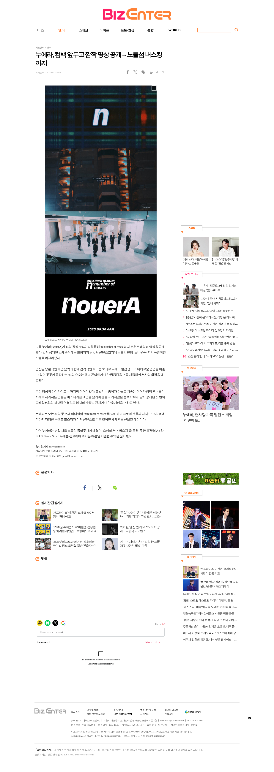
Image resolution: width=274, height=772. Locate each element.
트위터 (136, 73)
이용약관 (118, 710)
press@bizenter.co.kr (72, 456)
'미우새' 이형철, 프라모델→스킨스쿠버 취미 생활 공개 (212, 310)
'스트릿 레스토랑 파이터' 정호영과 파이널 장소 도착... (212, 330)
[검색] (236, 30)
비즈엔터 (39, 47)
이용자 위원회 (171, 710)
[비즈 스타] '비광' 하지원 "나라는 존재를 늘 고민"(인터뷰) (211, 606)
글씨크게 (162, 73)
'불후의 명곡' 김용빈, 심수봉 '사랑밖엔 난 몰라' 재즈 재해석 (219, 584)
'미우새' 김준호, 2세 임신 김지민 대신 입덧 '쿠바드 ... (218, 288)
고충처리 (144, 713)
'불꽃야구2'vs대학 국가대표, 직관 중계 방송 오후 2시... (212, 343)
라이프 (104, 30)
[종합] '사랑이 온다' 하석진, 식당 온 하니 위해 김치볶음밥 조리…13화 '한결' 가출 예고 (211, 619)
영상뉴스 (191, 367)
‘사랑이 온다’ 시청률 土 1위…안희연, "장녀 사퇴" (218, 301)
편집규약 (168, 713)
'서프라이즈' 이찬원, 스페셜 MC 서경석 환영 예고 (73, 514)
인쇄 (149, 73)
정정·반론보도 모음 (95, 713)
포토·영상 (127, 30)
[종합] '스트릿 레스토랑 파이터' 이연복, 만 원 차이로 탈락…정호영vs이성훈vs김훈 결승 (211, 600)
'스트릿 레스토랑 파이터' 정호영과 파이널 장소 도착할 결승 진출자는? (74, 543)
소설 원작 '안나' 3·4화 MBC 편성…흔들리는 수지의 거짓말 (213, 356)
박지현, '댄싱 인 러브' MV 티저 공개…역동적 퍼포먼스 (140, 529)
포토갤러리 (193, 492)
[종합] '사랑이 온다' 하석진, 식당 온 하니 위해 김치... (212, 317)
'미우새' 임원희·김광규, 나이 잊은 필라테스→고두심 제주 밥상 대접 (211, 639)
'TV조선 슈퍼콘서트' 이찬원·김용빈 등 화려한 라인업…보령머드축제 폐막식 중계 (75, 531)
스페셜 (83, 30)
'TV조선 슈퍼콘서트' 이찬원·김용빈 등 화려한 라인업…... (212, 323)
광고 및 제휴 (92, 710)
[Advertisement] (209, 450)
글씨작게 (156, 73)
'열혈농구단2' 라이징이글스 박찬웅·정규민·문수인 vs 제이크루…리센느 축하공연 (211, 613)
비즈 (40, 30)
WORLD (174, 30)
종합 (150, 30)
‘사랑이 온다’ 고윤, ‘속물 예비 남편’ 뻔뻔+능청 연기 (212, 336)
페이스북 (130, 73)
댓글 (143, 73)
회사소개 (75, 712)
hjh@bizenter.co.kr (56, 446)
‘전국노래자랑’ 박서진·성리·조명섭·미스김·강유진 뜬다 (212, 349)
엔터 (61, 30)
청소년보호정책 (148, 710)
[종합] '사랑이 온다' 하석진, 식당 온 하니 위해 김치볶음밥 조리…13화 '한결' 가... (141, 516)
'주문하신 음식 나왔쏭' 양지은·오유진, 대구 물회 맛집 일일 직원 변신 (211, 626)
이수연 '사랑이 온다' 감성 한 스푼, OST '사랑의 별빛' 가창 (140, 543)
